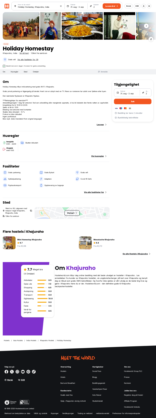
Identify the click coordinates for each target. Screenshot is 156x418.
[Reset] (61, 6)
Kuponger (55, 413)
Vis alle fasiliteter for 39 (27, 59)
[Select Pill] (143, 6)
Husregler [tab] (14, 72)
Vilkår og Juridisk (40, 413)
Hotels (63, 377)
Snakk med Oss (67, 395)
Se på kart (24, 53)
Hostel (6, 44)
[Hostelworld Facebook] (6, 372)
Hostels (63, 371)
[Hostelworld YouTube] (23, 372)
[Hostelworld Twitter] (12, 372)
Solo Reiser (96, 395)
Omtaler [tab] (36, 72)
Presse (127, 377)
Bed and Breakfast (68, 383)
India (15, 53)
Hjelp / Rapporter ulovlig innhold (73, 401)
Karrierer (127, 383)
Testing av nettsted (84, 413)
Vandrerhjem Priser (99, 389)
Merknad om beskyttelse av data (17, 413)
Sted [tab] (25, 72)
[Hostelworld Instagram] (17, 372)
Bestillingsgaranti (98, 383)
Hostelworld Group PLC (133, 371)
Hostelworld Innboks (132, 407)
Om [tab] (4, 72)
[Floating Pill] (146, 26)
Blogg (94, 377)
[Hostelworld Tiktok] (34, 372)
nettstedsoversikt (102, 413)
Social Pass (96, 371)
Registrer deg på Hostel (133, 395)
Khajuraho (7, 53)
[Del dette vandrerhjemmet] (151, 39)
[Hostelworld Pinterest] (28, 372)
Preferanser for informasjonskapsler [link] (126, 413)
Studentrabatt (97, 401)
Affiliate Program (130, 401)
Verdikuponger (68, 413)
